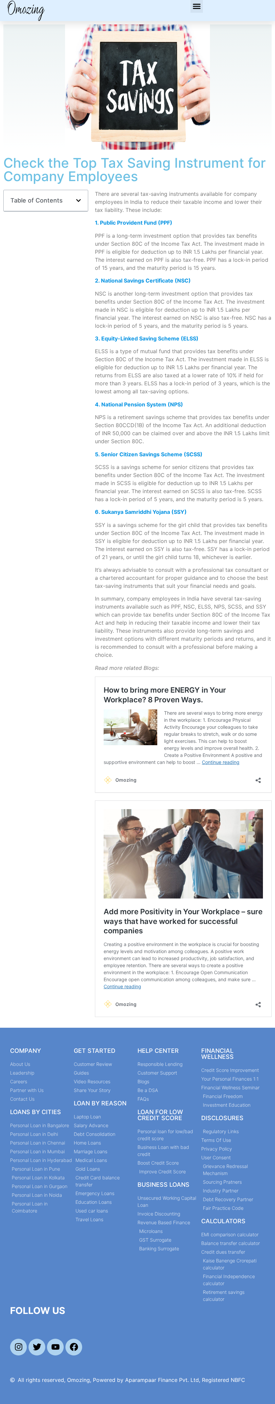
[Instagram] (18, 1347)
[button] (196, 6)
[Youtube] (55, 1347)
